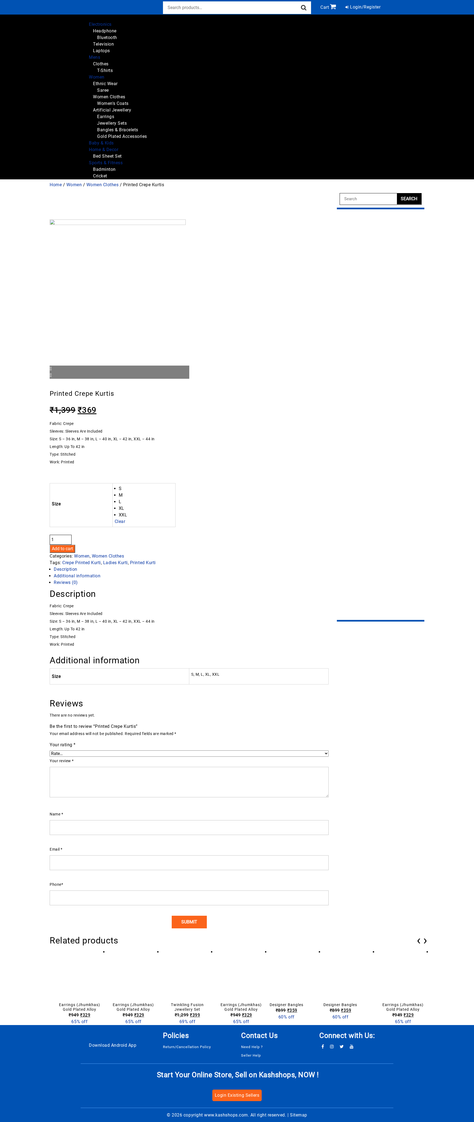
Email (56, 849)
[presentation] (419, 940)
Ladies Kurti (115, 562)
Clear (120, 521)
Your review (62, 761)
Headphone (105, 31)
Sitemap (298, 1115)
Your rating (63, 744)
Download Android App (112, 1045)
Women (97, 77)
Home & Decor (103, 149)
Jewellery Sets (112, 123)
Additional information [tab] (77, 575)
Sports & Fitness (106, 162)
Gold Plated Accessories (122, 136)
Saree (103, 90)
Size (56, 503)
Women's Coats (113, 103)
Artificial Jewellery (112, 110)
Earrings (105, 116)
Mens (94, 57)
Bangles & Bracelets (117, 129)
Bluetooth (107, 37)
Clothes (101, 63)
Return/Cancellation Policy (187, 1047)
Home (56, 184)
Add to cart (62, 548)
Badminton (104, 169)
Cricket (100, 176)
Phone (56, 884)
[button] (97, 17)
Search (304, 8)
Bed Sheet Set (107, 156)
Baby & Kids (101, 143)
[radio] (146, 488)
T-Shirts (105, 70)
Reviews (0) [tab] (66, 582)
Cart (324, 7)
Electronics (100, 24)
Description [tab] (65, 569)
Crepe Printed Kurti (81, 562)
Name (56, 814)
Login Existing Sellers (237, 1095)
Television (103, 44)
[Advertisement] (381, 414)
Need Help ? (252, 1047)
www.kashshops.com (226, 1115)
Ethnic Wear (105, 83)
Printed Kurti (143, 562)
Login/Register (364, 7)
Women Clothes (109, 96)
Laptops (101, 50)
